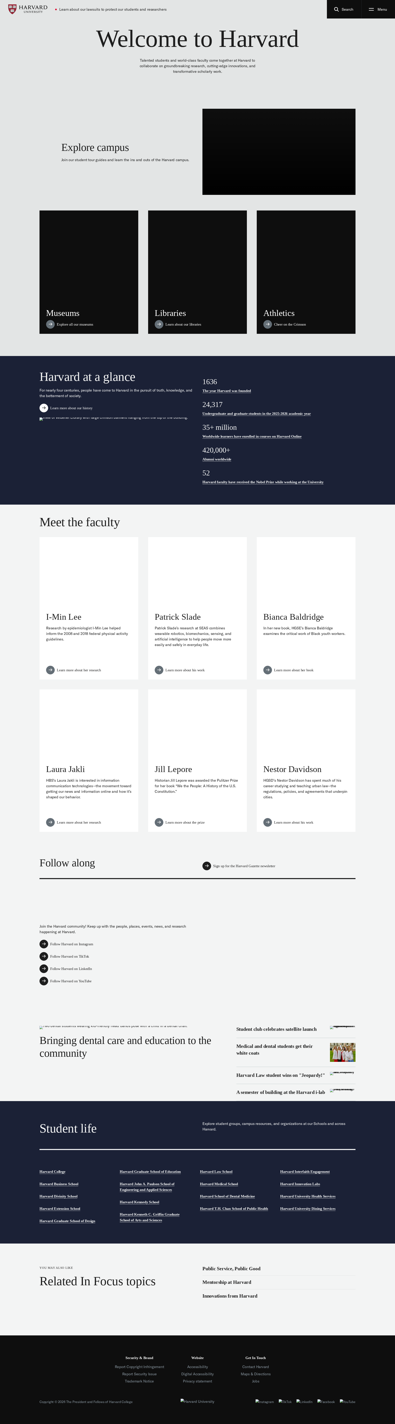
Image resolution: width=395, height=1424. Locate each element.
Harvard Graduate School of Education (150, 1172)
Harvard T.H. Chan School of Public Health (234, 1209)
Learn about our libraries (197, 272)
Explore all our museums (89, 272)
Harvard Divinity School (58, 1196)
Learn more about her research (89, 608)
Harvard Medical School (219, 1184)
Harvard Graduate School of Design (67, 1221)
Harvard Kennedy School (139, 1202)
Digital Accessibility (197, 1374)
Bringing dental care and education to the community (134, 1049)
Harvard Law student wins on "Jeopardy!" (296, 1075)
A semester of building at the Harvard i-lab (296, 1092)
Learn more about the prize (197, 760)
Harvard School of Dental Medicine (227, 1196)
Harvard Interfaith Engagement (305, 1172)
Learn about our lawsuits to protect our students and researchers (113, 9)
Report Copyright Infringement (139, 1366)
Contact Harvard (255, 1366)
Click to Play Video (279, 152)
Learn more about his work (197, 608)
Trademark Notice (139, 1381)
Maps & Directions (256, 1374)
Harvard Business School (59, 1184)
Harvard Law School (216, 1172)
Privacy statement (197, 1381)
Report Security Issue (139, 1374)
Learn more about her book (306, 608)
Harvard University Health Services (308, 1196)
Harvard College (52, 1172)
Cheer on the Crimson (306, 272)
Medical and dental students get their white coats (296, 1052)
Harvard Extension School (60, 1209)
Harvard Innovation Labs (300, 1184)
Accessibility (197, 1366)
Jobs (255, 1381)
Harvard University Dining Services (308, 1209)
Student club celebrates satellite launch (296, 1032)
